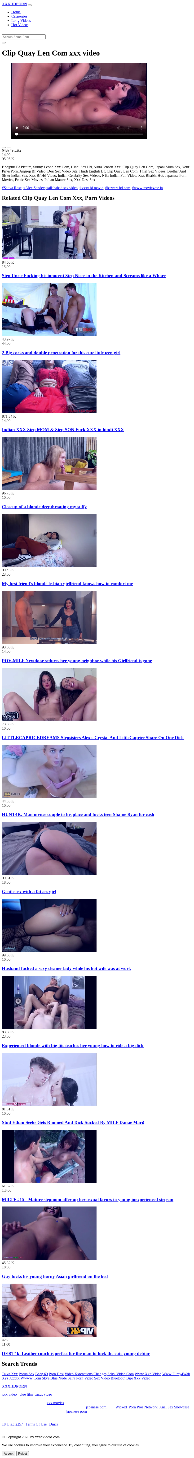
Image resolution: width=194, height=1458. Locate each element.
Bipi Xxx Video (138, 1378)
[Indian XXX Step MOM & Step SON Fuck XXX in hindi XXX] (49, 412)
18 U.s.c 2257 (12, 1424)
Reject (22, 1453)
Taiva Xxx (10, 1374)
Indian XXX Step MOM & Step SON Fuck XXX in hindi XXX (63, 429)
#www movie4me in (147, 188)
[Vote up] (4, 147)
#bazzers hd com (117, 188)
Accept (8, 1453)
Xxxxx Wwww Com (25, 1378)
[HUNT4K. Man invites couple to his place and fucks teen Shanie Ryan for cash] (49, 797)
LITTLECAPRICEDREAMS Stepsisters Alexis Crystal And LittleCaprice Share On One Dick (93, 737)
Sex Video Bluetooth (109, 1378)
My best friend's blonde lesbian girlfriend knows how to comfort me (67, 583)
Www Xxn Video (148, 1374)
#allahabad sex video (62, 188)
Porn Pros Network (143, 1407)
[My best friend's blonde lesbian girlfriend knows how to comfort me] (49, 566)
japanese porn (96, 1407)
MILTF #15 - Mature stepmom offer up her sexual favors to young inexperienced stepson (87, 1199)
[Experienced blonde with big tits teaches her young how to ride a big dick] (49, 1028)
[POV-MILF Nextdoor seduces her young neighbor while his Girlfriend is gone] (49, 643)
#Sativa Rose (12, 188)
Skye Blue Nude (54, 1378)
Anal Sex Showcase (174, 1407)
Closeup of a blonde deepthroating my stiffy (44, 506)
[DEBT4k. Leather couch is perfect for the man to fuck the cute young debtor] (49, 1336)
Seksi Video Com (120, 1374)
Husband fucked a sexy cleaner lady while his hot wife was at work (66, 968)
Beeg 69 (41, 1374)
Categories (19, 16)
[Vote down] (8, 147)
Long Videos (21, 21)
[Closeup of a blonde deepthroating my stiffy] (49, 489)
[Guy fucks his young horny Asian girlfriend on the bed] (49, 1259)
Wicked (121, 1407)
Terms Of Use (36, 1424)
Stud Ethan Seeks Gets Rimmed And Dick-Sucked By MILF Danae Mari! (73, 1122)
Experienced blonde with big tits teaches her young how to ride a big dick (73, 1045)
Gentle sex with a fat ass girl (29, 891)
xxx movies (55, 1403)
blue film (26, 1394)
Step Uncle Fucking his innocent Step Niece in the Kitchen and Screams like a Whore (84, 275)
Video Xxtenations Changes (85, 1374)
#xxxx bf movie (91, 188)
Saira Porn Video (80, 1378)
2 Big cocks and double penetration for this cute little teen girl (61, 352)
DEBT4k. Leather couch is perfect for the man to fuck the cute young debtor (76, 1353)
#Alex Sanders (34, 188)
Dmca (53, 1424)
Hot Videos (19, 25)
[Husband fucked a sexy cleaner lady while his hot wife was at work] (49, 951)
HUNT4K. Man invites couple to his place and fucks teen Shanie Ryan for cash (78, 814)
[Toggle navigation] (30, 5)
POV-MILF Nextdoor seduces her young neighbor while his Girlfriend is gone (77, 660)
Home (16, 12)
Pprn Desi (56, 1374)
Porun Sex (26, 1374)
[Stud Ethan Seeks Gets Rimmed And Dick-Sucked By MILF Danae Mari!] (49, 1105)
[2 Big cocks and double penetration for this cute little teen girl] (49, 335)
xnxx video (43, 1394)
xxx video (9, 1394)
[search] (4, 42)
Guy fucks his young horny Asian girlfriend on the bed (55, 1276)
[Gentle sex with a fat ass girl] (49, 874)
